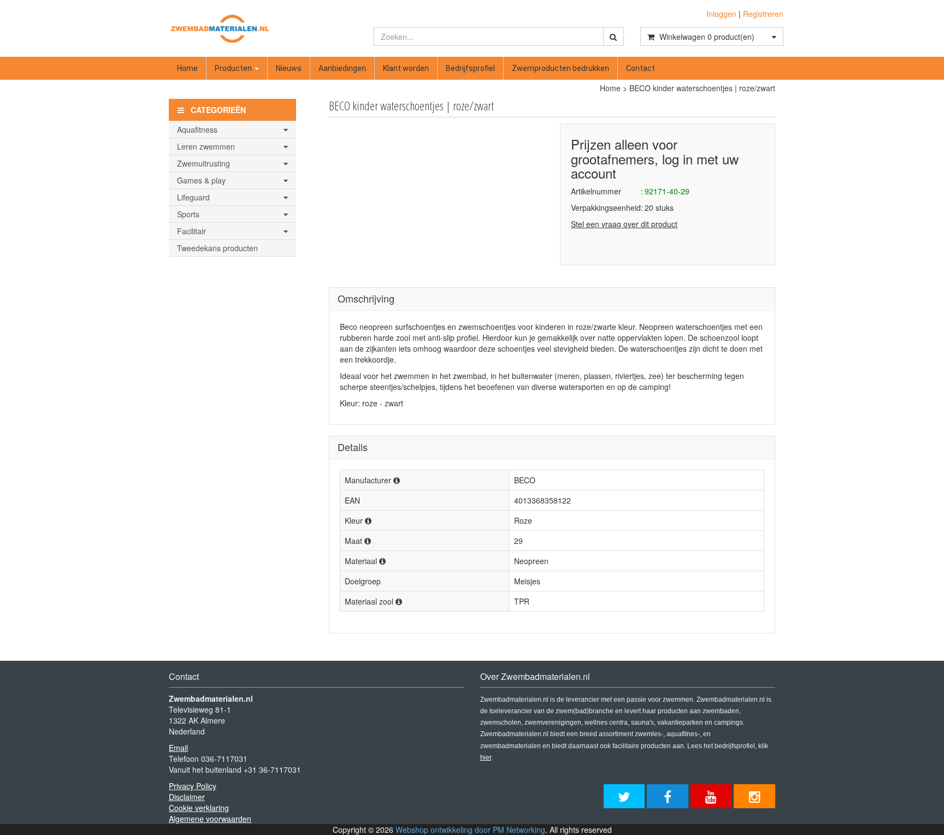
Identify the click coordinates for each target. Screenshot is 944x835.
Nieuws (289, 68)
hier (485, 757)
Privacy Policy (192, 785)
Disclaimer (187, 796)
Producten (234, 68)
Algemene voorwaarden (210, 818)
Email (178, 747)
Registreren (763, 13)
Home (187, 68)
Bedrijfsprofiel (470, 68)
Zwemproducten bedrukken (560, 68)
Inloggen (721, 13)
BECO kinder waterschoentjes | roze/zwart (702, 87)
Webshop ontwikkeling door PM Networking (470, 829)
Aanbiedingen (342, 68)
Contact (640, 68)
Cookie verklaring (199, 807)
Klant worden (406, 68)
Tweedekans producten (217, 247)
